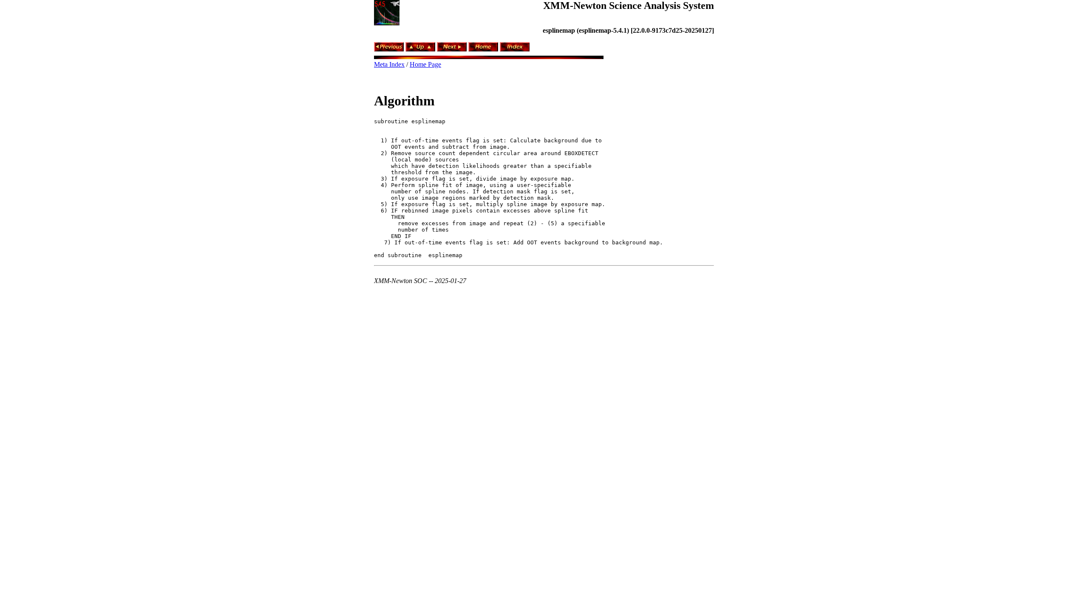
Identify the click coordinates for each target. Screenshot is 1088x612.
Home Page (425, 64)
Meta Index (389, 64)
